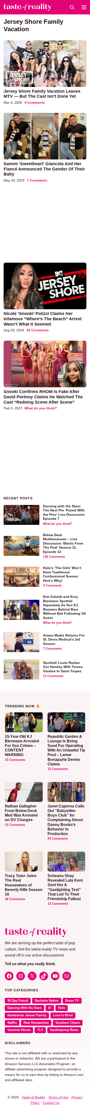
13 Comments (53, 676)
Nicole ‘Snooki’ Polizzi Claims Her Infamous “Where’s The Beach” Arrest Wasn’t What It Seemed (43, 318)
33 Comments (15, 760)
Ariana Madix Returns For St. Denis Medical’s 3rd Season (64, 639)
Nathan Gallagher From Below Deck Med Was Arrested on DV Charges (21, 813)
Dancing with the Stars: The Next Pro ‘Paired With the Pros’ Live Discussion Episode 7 (64, 512)
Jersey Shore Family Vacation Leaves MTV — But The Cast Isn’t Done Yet (42, 94)
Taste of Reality (33, 1097)
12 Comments (58, 903)
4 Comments (34, 102)
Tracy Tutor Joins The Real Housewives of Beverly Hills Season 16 (23, 885)
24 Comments (58, 838)
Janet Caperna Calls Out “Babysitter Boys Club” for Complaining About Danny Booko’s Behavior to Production (66, 820)
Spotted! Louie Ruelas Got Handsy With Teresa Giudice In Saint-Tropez (63, 667)
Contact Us (51, 1103)
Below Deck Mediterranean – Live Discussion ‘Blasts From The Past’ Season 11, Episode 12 (63, 543)
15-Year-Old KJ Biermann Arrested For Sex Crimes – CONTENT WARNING (22, 745)
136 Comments (54, 556)
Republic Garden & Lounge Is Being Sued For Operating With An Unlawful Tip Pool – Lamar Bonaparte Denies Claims (66, 750)
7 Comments (37, 180)
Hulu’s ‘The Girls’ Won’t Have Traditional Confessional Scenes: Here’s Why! (62, 574)
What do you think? (40, 408)
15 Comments (58, 769)
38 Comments (15, 899)
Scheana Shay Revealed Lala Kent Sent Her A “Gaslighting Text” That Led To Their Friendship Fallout (65, 887)
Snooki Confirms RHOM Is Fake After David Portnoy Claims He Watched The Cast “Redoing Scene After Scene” (43, 396)
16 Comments (37, 330)
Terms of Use (58, 1097)
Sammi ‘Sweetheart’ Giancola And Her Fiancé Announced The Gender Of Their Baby (44, 168)
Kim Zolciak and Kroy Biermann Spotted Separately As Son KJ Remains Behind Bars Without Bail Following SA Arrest (64, 607)
